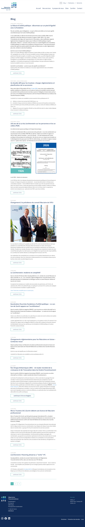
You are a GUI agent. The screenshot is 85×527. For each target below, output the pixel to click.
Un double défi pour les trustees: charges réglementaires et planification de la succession (33, 84)
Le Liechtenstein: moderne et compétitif (25, 272)
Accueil (38, 8)
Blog (64, 3)
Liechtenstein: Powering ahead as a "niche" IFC (28, 455)
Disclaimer (64, 519)
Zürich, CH (72, 503)
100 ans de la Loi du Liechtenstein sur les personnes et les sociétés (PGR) (33, 124)
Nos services (46, 8)
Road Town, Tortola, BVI (76, 501)
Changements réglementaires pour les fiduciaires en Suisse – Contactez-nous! (33, 340)
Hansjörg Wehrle (28, 469)
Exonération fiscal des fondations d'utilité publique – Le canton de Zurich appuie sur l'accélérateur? (33, 305)
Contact (79, 8)
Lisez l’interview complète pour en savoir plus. (22, 290)
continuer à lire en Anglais (22, 396)
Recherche (79, 3)
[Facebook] (6, 518)
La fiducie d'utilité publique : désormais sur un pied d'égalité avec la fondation (33, 26)
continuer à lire (17, 73)
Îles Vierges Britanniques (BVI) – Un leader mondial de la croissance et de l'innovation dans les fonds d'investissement (33, 369)
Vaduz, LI (72, 500)
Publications (71, 3)
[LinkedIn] (9, 518)
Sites (67, 8)
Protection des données (74, 519)
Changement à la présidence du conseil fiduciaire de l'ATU (32, 202)
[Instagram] (2, 518)
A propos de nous (58, 8)
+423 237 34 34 (13, 509)
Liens (82, 519)
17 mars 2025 (34, 88)
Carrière (72, 8)
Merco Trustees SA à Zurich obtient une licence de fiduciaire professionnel (33, 412)
